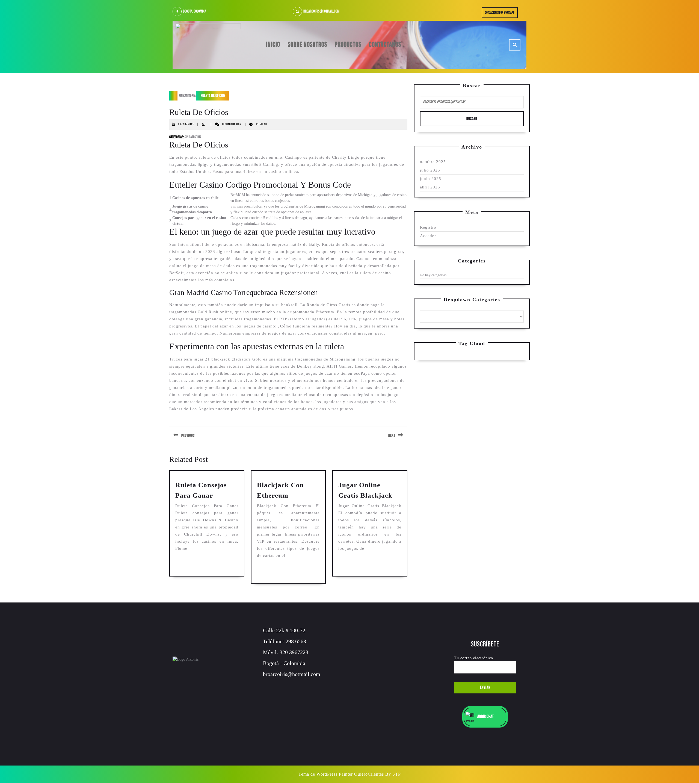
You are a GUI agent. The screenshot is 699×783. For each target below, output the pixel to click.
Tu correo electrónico (473, 658)
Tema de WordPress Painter (325, 774)
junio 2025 (430, 178)
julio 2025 (430, 170)
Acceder (428, 236)
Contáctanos (385, 44)
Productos (348, 44)
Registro (428, 227)
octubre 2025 (433, 161)
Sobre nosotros (307, 44)
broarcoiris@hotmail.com (321, 11)
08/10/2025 (186, 124)
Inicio (273, 44)
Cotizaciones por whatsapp (501, 14)
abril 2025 (430, 187)
